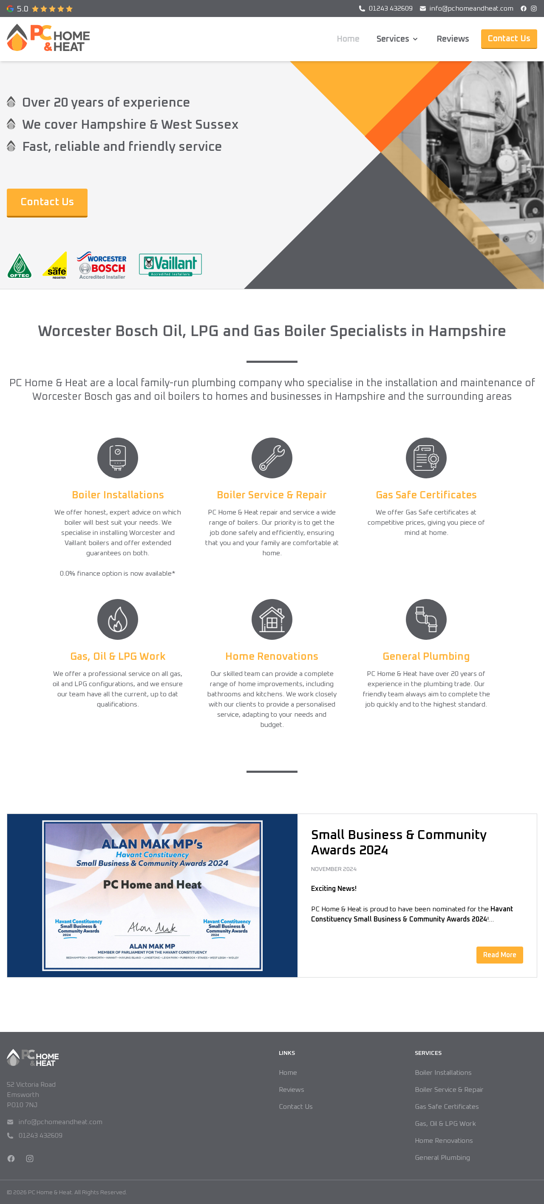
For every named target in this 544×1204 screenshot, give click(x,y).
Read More (499, 955)
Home (348, 39)
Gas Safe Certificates (447, 1106)
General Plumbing (442, 1157)
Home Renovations (444, 1140)
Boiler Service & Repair (449, 1089)
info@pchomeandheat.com (54, 1123)
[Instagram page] (533, 8)
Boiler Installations (443, 1072)
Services (393, 39)
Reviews (452, 39)
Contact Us (509, 38)
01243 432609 (34, 1136)
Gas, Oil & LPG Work (445, 1123)
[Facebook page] (523, 8)
